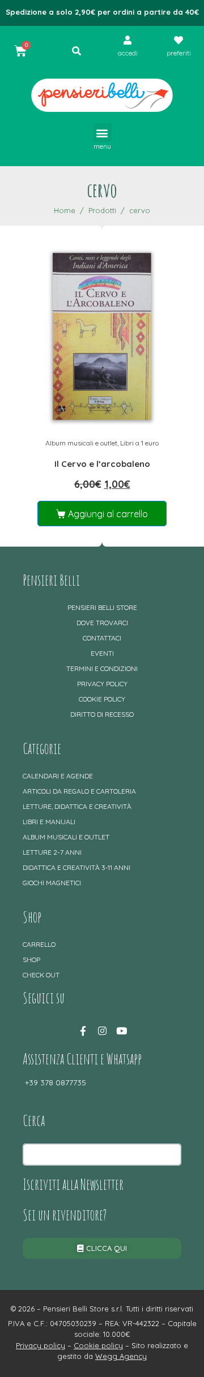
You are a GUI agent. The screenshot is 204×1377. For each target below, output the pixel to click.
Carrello (39, 944)
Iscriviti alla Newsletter (73, 1184)
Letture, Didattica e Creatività (77, 806)
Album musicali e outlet (81, 443)
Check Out (41, 975)
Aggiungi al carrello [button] (108, 513)
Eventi (102, 653)
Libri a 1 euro (139, 443)
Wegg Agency (121, 1356)
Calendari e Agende (58, 776)
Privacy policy (102, 683)
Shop (31, 959)
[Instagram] (102, 1030)
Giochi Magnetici (52, 882)
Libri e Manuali (49, 821)
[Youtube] (121, 1030)
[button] (102, 132)
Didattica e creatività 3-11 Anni (76, 867)
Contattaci (102, 638)
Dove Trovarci (102, 622)
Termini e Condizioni (102, 668)
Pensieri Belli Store (102, 607)
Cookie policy (102, 699)
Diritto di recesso (102, 714)
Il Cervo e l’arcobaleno (102, 463)
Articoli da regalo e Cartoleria (79, 791)
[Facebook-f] (82, 1030)
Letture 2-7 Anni (52, 852)
